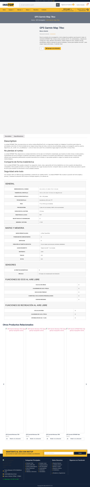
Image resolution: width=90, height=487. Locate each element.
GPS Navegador (40, 20)
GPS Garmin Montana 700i (53, 434)
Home (33, 20)
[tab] (4, 10)
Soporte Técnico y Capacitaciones (81, 10)
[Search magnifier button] (58, 5)
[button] (15, 438)
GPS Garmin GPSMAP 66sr (73, 434)
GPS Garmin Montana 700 (32, 434)
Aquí (54, 0)
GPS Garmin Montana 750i (12, 434)
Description (8, 136)
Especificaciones (18, 136)
